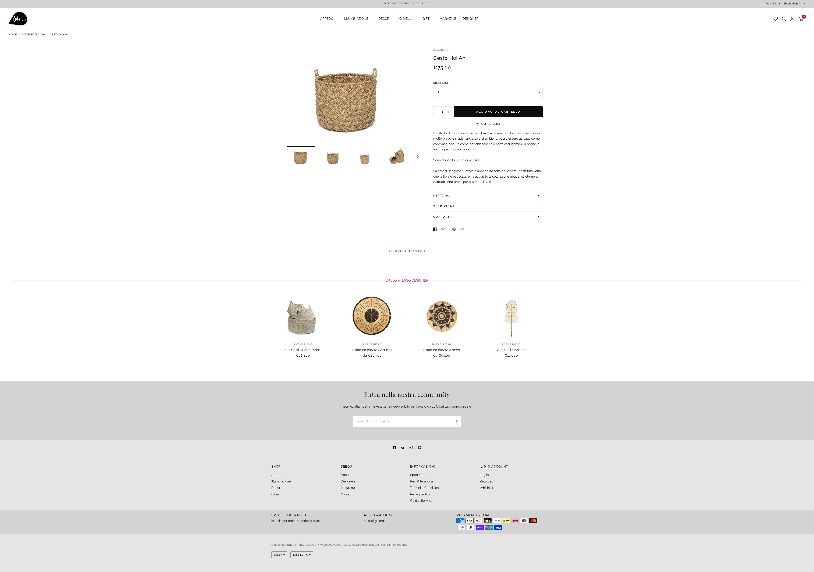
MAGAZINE (448, 19)
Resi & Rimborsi (421, 481)
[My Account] (792, 19)
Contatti (346, 494)
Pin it (461, 229)
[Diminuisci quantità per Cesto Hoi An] (436, 112)
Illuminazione (281, 481)
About (345, 475)
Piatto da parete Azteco (441, 350)
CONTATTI (442, 216)
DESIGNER (470, 19)
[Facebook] (395, 448)
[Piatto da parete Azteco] (441, 316)
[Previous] (280, 156)
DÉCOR (383, 19)
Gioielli (276, 494)
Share (442, 229)
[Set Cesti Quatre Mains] (303, 316)
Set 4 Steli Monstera (511, 350)
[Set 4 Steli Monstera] (511, 316)
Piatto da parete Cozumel (372, 350)
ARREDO (326, 19)
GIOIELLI (405, 19)
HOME (12, 34)
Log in (484, 475)
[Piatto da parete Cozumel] (372, 316)
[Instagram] (412, 448)
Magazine (348, 488)
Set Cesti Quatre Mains (303, 350)
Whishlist (486, 488)
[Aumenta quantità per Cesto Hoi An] (448, 112)
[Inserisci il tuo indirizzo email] (457, 421)
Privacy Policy (420, 494)
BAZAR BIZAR (443, 49)
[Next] (418, 156)
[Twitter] (403, 448)
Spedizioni (417, 475)
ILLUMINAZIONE (355, 19)
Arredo (276, 475)
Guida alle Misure (422, 501)
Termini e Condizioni (424, 488)
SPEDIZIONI (443, 206)
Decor (275, 488)
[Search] (784, 19)
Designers (348, 481)
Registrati (486, 481)
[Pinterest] (419, 448)
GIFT (425, 19)
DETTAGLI (442, 195)
